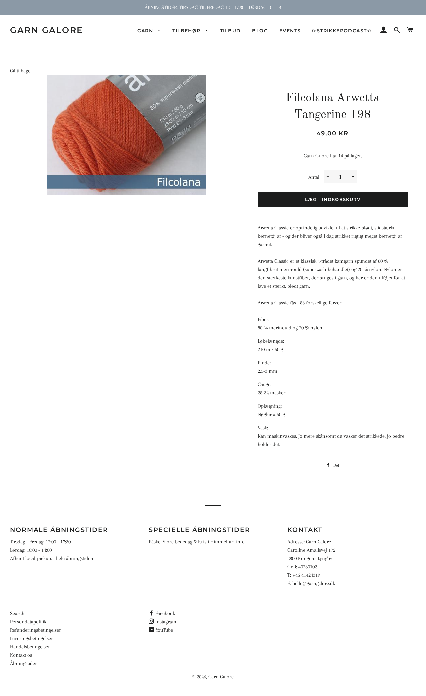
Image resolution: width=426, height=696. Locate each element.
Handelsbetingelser (30, 647)
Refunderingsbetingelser (35, 630)
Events (290, 31)
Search (17, 613)
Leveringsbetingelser (31, 638)
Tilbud (230, 31)
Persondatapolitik (28, 622)
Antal (313, 177)
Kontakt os (21, 655)
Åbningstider (23, 663)
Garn (146, 31)
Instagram (165, 622)
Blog (260, 31)
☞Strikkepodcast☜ (341, 31)
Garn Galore (46, 30)
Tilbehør (187, 31)
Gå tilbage (20, 71)
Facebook (165, 613)
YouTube (164, 630)
